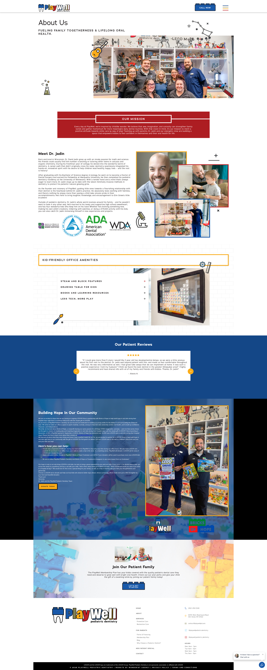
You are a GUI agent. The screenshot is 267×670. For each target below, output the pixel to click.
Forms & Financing (143, 635)
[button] (225, 8)
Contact (140, 654)
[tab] (103, 281)
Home (138, 608)
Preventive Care (142, 621)
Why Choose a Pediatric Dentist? (149, 643)
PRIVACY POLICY (161, 667)
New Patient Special (145, 648)
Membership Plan (143, 637)
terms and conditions (184, 667)
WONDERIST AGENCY (139, 667)
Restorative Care (143, 624)
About (139, 613)
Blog (138, 640)
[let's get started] (134, 586)
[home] (54, 8)
